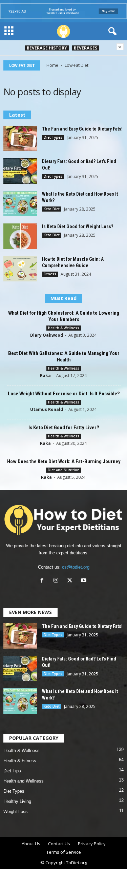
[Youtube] (84, 581)
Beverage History (47, 48)
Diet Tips (12, 770)
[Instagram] (57, 581)
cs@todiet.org (75, 567)
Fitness (50, 274)
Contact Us (59, 844)
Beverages (85, 48)
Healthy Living (17, 801)
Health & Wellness (63, 327)
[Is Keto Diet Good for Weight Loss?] (20, 236)
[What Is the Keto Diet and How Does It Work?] (20, 203)
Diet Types (53, 137)
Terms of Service (63, 852)
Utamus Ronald (46, 409)
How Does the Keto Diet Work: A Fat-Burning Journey (64, 461)
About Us (31, 844)
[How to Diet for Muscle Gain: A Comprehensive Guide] (20, 268)
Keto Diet (52, 208)
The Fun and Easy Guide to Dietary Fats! (82, 129)
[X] (71, 581)
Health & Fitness (19, 760)
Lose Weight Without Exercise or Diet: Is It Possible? (64, 394)
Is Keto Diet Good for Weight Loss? (77, 226)
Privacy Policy (92, 844)
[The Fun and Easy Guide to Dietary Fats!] (20, 138)
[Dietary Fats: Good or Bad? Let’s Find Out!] (20, 171)
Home (52, 65)
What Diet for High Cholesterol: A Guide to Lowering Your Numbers (63, 316)
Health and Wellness (23, 781)
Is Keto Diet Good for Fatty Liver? (63, 427)
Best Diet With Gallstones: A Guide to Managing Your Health (64, 356)
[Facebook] (43, 581)
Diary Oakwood (46, 335)
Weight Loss (15, 811)
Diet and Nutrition (64, 470)
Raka (45, 375)
